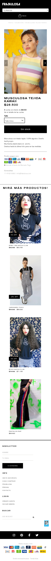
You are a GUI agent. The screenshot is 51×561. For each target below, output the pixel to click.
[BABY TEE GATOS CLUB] (25, 243)
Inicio (10, 22)
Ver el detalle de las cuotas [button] (14, 112)
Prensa (5, 487)
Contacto (6, 490)
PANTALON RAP (15, 431)
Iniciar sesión (8, 504)
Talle (6, 116)
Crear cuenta (8, 501)
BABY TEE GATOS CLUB (18, 245)
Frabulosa (7, 484)
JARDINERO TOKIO (16, 307)
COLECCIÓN (19, 22)
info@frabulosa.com (24, 174)
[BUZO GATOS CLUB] (25, 367)
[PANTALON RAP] (25, 428)
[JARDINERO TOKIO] (25, 305)
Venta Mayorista (9, 478)
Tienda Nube (34, 558)
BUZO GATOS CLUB (17, 369)
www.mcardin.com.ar (23, 558)
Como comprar (9, 481)
